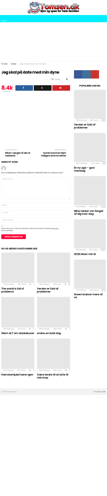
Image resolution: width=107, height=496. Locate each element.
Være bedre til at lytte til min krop (52, 376)
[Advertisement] (53, 42)
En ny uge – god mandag (84, 169)
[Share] (24, 88)
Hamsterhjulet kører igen (17, 374)
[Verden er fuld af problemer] (53, 269)
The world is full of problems (12, 290)
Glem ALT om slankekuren (17, 333)
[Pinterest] (61, 88)
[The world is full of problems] (17, 269)
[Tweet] (43, 88)
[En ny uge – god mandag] (90, 149)
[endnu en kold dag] (53, 313)
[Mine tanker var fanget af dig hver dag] (90, 192)
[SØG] (104, 18)
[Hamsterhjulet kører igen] (17, 355)
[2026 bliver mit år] (90, 235)
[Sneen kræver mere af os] (90, 275)
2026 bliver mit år (85, 254)
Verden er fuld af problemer (47, 290)
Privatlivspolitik (99, 392)
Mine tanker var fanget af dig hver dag (88, 212)
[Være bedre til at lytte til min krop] (53, 355)
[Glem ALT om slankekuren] (17, 313)
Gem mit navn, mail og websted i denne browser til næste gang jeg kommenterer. (29, 229)
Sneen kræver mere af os (88, 296)
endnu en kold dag (49, 333)
